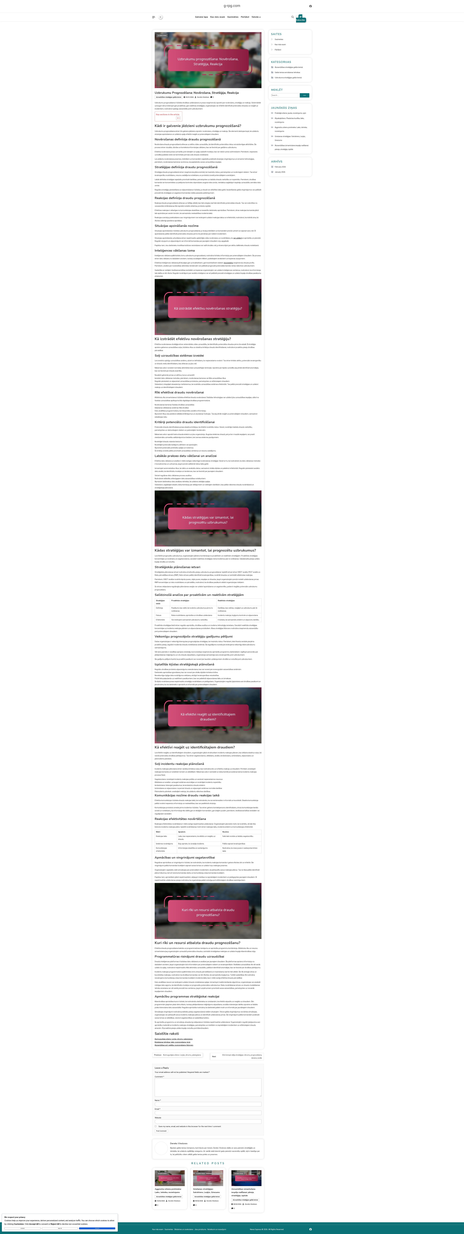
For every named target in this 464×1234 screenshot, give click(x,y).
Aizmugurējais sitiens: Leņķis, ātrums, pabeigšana (173, 1039)
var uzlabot (237, 238)
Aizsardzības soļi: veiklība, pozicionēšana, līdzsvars (174, 1045)
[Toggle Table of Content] (177, 118)
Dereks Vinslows (203, 97)
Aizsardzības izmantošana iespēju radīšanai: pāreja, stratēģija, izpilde (243, 1192)
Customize (23, 1228)
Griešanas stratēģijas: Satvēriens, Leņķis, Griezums (290, 138)
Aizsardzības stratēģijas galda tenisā (168, 97)
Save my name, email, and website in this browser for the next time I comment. (190, 1126)
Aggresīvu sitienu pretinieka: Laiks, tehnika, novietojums (291, 129)
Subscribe (300, 20)
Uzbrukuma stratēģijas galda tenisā (288, 78)
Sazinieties (233, 17)
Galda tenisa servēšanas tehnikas (287, 72)
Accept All (97, 1228)
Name (158, 1100)
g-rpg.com (232, 6)
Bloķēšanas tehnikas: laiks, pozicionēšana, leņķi (172, 1042)
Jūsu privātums (200, 1229)
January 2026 (280, 172)
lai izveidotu (228, 263)
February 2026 (280, 167)
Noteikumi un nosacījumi (216, 1229)
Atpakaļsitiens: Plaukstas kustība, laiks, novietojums (289, 120)
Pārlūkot (245, 17)
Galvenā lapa (201, 17)
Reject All (60, 1228)
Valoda (255, 17)
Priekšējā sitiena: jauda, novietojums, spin (290, 113)
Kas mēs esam (217, 17)
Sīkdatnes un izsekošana (183, 1229)
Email (157, 1109)
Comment (159, 1077)
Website (158, 1118)
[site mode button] (160, 17)
